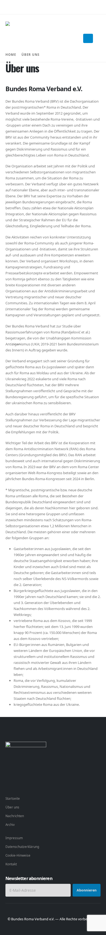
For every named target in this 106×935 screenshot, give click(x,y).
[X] (19, 782)
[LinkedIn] (40, 782)
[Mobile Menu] (88, 38)
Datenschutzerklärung (22, 846)
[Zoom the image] (25, 745)
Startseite (12, 798)
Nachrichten (14, 816)
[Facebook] (9, 782)
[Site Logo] (22, 38)
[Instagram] (30, 782)
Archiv (10, 824)
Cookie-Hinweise (17, 855)
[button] (99, 39)
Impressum (14, 838)
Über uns (12, 807)
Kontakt (11, 864)
